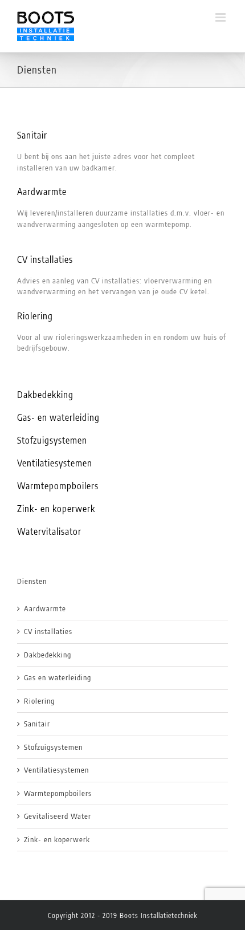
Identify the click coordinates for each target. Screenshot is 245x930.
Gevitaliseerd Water (57, 816)
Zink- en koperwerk (56, 508)
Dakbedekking (45, 394)
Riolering (35, 316)
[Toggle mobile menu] (221, 17)
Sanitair (32, 135)
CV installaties (45, 259)
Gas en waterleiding (57, 677)
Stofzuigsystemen (52, 440)
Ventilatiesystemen (54, 463)
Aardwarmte (43, 191)
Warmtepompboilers (58, 486)
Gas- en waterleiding (58, 417)
